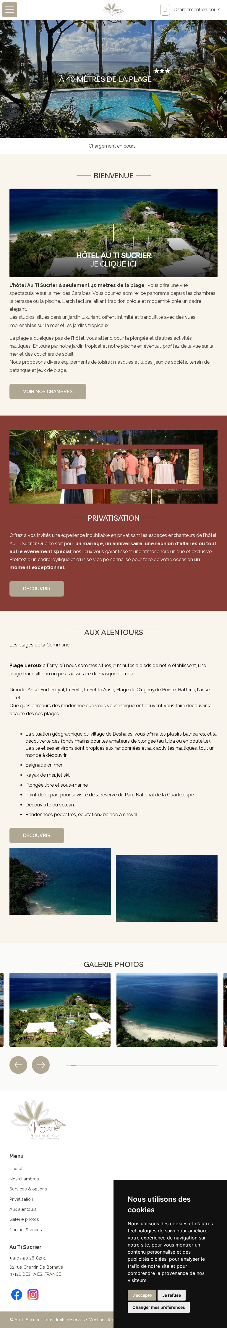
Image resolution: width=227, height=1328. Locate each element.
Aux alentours (23, 1209)
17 (149, 1065)
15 (139, 1065)
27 (199, 1065)
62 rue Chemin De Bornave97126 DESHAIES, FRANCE (36, 1271)
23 (179, 1065)
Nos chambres (24, 1178)
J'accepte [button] (142, 1295)
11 (119, 1065)
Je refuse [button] (171, 1295)
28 (204, 1065)
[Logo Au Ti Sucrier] (113, 9)
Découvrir (37, 589)
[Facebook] (16, 1294)
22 (174, 1065)
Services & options (28, 1188)
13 (129, 1065)
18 (154, 1065)
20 (164, 1065)
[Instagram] (33, 1294)
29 (210, 1065)
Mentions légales (106, 1319)
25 (189, 1065)
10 (114, 1065)
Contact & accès (25, 1229)
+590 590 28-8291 (27, 1257)
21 (169, 1065)
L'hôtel (15, 1168)
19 (159, 1065)
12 (124, 1065)
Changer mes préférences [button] (158, 1307)
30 (215, 1065)
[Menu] (9, 9)
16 (144, 1065)
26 (194, 1065)
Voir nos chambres (48, 391)
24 (184, 1065)
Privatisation (21, 1199)
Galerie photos (24, 1219)
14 (134, 1065)
